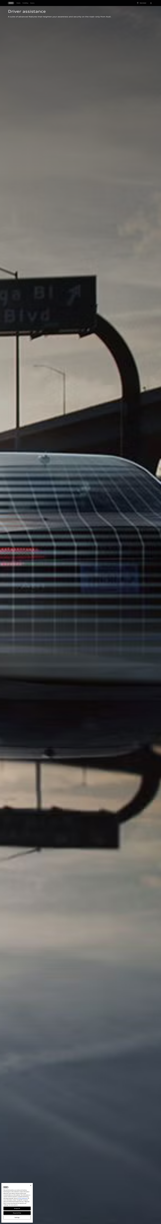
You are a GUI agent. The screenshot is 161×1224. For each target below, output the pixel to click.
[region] (17, 1203)
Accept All (17, 1208)
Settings (17, 1217)
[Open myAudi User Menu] (151, 3)
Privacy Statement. (23, 1198)
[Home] (11, 3)
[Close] (31, 1185)
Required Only (17, 1213)
